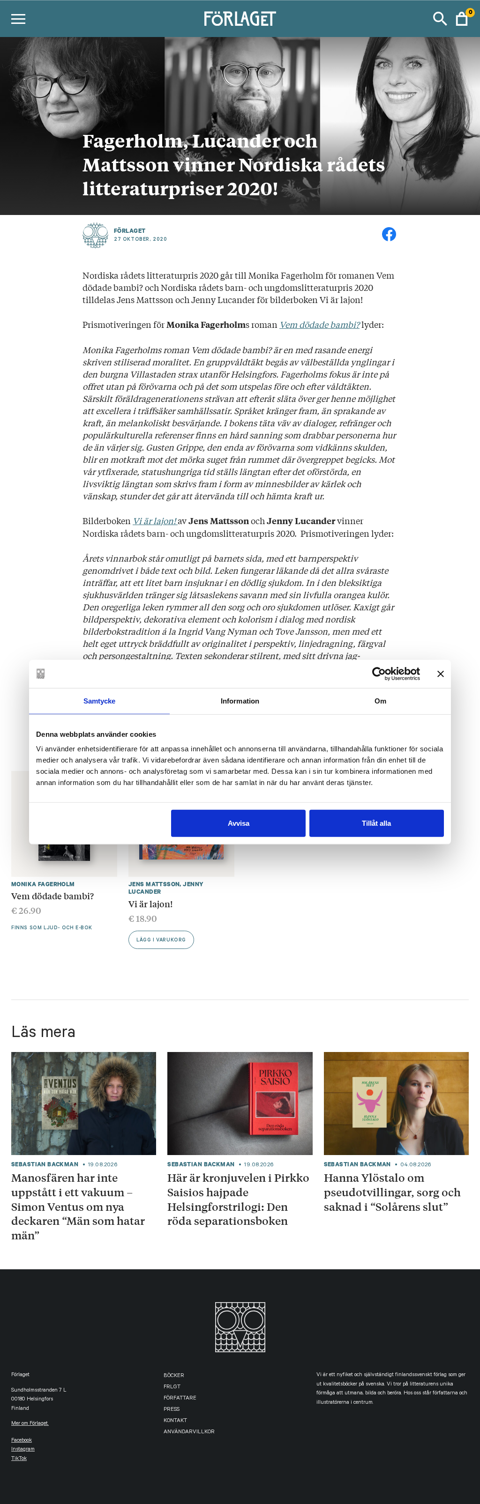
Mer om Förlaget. (30, 1424)
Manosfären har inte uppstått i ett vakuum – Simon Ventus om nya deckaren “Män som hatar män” (78, 1206)
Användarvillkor (189, 1433)
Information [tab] (240, 700)
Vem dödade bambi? (319, 324)
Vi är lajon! (155, 520)
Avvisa (238, 823)
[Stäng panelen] (440, 673)
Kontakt (175, 1421)
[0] (462, 19)
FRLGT (172, 1388)
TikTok (19, 1459)
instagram (23, 1450)
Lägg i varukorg (161, 940)
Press (172, 1410)
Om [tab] (380, 700)
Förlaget (129, 231)
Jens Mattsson (154, 884)
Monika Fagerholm (43, 884)
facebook (21, 1441)
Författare (180, 1399)
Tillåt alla (376, 823)
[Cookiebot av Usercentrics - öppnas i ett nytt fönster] (379, 674)
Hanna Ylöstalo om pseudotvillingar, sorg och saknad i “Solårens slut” (392, 1192)
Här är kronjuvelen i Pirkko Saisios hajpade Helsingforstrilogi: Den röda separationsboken (238, 1199)
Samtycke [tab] (99, 700)
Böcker (174, 1376)
